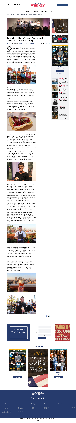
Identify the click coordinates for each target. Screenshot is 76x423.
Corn (33, 408)
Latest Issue (46, 407)
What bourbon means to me (63, 108)
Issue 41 (58, 372)
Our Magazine (38, 346)
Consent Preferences (6, 412)
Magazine (44, 11)
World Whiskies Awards (60, 406)
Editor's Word (62, 99)
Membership (46, 406)
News (20, 406)
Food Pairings (20, 408)
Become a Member (62, 4)
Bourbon (33, 407)
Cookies (6, 410)
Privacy (6, 408)
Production (61, 78)
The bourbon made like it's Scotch (63, 81)
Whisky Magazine (46, 408)
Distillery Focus (20, 410)
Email (36, 332)
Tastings (35, 11)
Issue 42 (60, 66)
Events (9, 43)
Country (35, 335)
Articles (27, 11)
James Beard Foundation (30, 57)
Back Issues (46, 410)
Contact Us (6, 406)
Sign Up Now (42, 338)
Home (8, 14)
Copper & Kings (22, 208)
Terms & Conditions (7, 411)
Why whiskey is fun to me (63, 101)
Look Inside (60, 73)
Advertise (7, 407)
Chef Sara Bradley (17, 151)
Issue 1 (21, 43)
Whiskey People (62, 85)
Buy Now (60, 70)
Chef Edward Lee (24, 53)
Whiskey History (62, 92)
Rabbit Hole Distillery (19, 103)
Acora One (54, 418)
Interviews (20, 407)
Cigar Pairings (20, 411)
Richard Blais (27, 137)
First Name (35, 327)
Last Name (35, 329)
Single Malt (33, 410)
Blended (33, 406)
